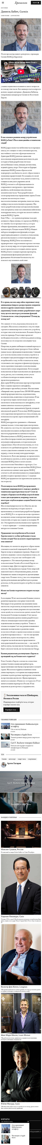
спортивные (32, 759)
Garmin (4, 759)
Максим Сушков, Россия (12, 849)
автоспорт (12, 759)
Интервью (4, 8)
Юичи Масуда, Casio (10, 1104)
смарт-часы (22, 759)
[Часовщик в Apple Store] (21, 803)
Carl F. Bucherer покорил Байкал (25, 743)
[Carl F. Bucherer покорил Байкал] (21, 781)
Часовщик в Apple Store (21, 735)
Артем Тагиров (14, 763)
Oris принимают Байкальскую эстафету (24, 725)
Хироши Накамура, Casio (12, 916)
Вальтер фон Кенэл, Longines (14, 987)
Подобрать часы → (11, 710)
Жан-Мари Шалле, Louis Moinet (15, 1035)
